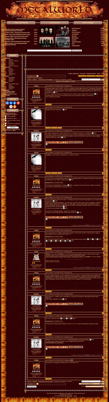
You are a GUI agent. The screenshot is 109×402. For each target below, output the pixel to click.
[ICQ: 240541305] (60, 128)
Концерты (11, 69)
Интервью (11, 63)
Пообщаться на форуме (13, 123)
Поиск (98, 73)
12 (72, 337)
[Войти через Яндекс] (18, 103)
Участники (82, 73)
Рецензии (11, 78)
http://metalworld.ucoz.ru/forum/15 (54, 342)
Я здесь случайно (12, 125)
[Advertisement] (65, 62)
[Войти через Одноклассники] (14, 106)
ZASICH (40, 77)
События (11, 64)
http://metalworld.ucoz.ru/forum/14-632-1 (78, 339)
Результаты (7, 129)
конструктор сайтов (67, 395)
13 (72, 360)
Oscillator (36, 130)
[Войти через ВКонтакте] (11, 103)
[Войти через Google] (11, 106)
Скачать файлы (11, 116)
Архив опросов (16, 129)
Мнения (11, 62)
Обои (10, 85)
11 (71, 315)
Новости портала (13, 66)
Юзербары (11, 87)
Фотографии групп (14, 83)
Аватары (11, 86)
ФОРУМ (29, 79)
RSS (102, 73)
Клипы (10, 68)
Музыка (11, 71)
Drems (36, 251)
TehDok (36, 85)
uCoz (75, 395)
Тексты (11, 72)
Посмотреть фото (12, 118)
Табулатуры (12, 73)
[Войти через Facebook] (14, 103)
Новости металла (13, 60)
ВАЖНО (35, 79)
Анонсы (11, 59)
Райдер (36, 107)
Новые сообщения (74, 73)
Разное (11, 75)
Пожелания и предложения (45, 79)
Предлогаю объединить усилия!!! (63, 79)
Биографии (12, 77)
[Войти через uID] (7, 103)
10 (72, 294)
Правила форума (91, 73)
